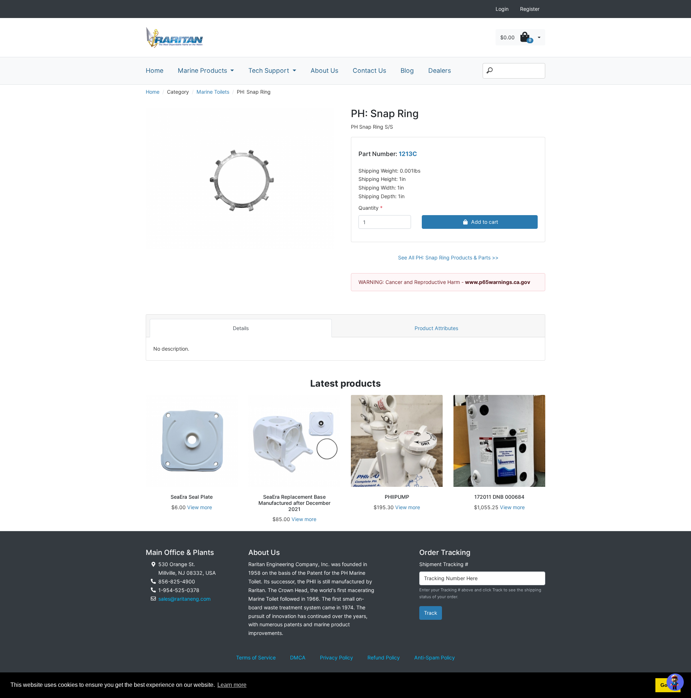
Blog (407, 70)
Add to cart (484, 222)
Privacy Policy (336, 657)
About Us (324, 70)
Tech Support (269, 70)
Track (430, 613)
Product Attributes (436, 328)
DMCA (298, 657)
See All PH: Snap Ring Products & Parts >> (448, 257)
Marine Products (203, 70)
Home (154, 70)
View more (199, 507)
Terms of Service (256, 657)
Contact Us (369, 70)
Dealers (439, 70)
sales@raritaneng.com (184, 599)
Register (529, 9)
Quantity (368, 208)
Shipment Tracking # (443, 564)
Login (502, 9)
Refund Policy (383, 657)
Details (241, 328)
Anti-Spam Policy (434, 657)
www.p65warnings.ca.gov (497, 282)
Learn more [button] (232, 685)
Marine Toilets (213, 92)
